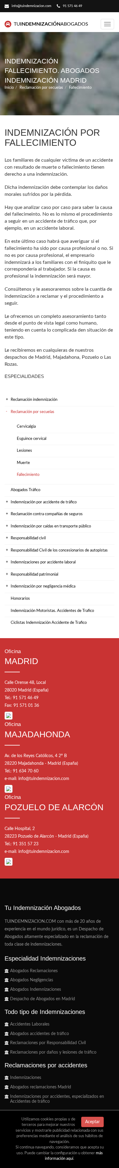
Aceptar (92, 1122)
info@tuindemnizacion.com (31, 6)
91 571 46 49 (72, 6)
